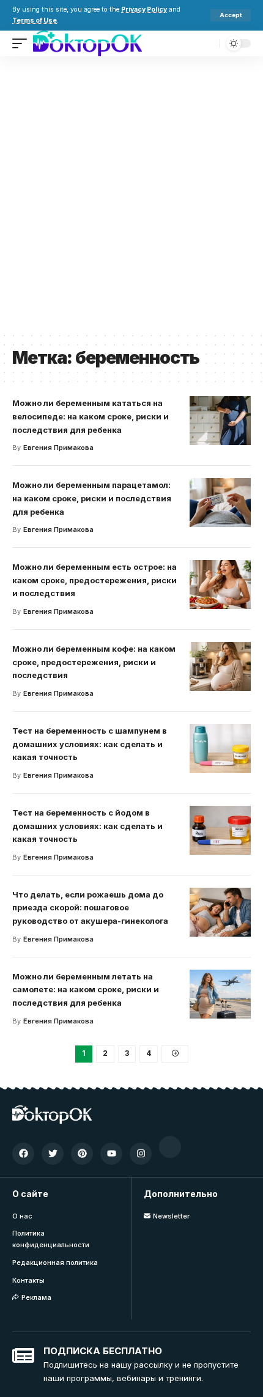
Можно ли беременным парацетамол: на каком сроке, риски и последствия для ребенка (91, 498)
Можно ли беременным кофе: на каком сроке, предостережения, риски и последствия (94, 662)
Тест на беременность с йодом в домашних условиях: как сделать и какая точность (87, 826)
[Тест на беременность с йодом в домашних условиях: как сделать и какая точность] (220, 830)
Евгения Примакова (58, 447)
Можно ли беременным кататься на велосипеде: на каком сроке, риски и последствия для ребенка (90, 416)
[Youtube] (111, 1154)
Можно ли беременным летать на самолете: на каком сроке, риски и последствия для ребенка (85, 989)
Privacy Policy (144, 9)
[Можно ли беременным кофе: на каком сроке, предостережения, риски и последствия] (220, 666)
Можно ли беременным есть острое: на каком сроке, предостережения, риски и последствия (94, 580)
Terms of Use (34, 20)
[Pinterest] (82, 1154)
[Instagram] (141, 1154)
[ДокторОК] (87, 43)
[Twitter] (53, 1154)
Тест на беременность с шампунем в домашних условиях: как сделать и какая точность (89, 744)
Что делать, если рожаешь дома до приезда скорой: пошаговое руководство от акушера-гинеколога (90, 908)
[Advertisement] (131, 193)
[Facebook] (23, 1154)
